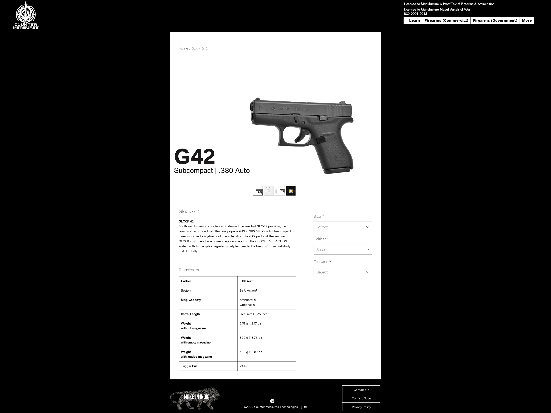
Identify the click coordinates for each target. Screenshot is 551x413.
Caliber (321, 239)
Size (319, 216)
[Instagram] (272, 401)
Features (322, 261)
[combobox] (343, 227)
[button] (414, 20)
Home (183, 48)
